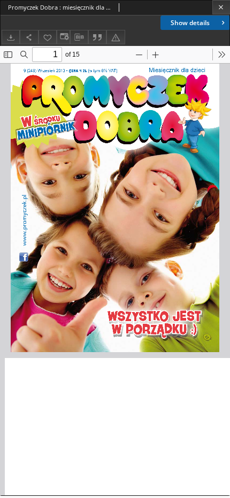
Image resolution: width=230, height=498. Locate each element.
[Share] (29, 37)
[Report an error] (115, 37)
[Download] (11, 37)
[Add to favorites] (48, 37)
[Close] (221, 7)
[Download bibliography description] (79, 37)
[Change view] (63, 37)
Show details (190, 22)
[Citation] (97, 37)
